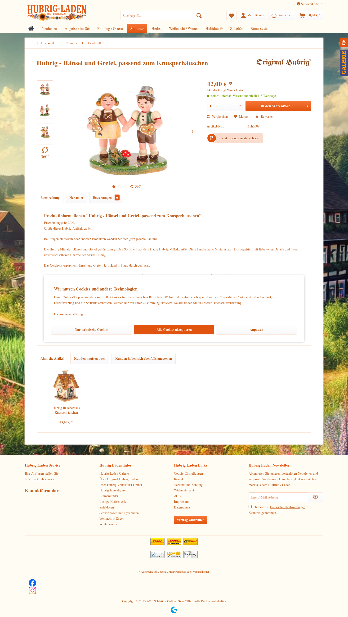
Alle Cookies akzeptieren (174, 329)
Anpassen (256, 329)
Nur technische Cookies (91, 329)
